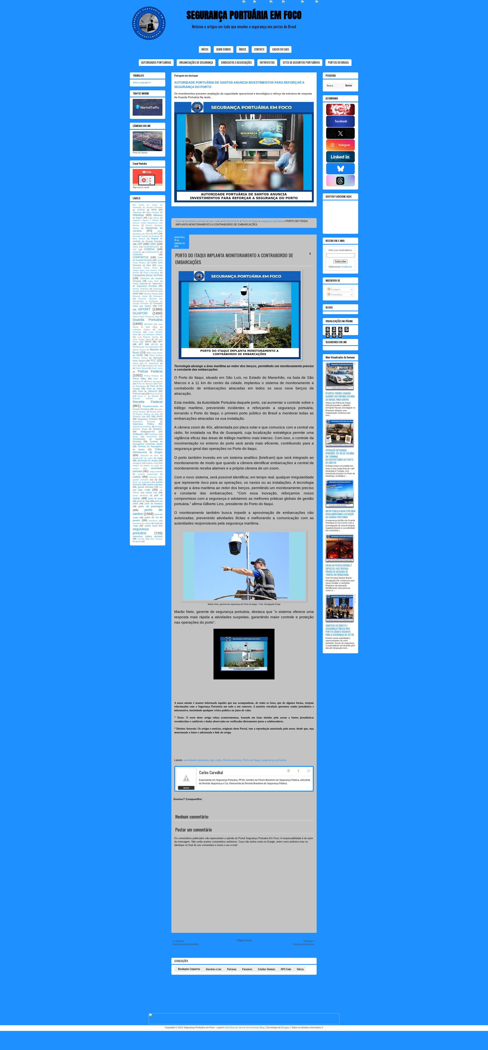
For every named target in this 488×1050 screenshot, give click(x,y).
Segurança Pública (143, 424)
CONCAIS (137, 254)
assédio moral (152, 463)
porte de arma (155, 498)
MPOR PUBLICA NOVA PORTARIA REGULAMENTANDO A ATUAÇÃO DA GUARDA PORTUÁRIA (340, 514)
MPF (160, 341)
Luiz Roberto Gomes (148, 337)
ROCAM (155, 396)
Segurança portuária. (142, 426)
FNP (160, 306)
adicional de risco (149, 455)
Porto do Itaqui (250, 221)
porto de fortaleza (153, 503)
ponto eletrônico (140, 495)
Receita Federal (147, 402)
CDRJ (153, 244)
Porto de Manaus (144, 384)
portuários (153, 521)
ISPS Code (286, 969)
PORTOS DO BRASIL (338, 62)
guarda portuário (145, 487)
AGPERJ (141, 210)
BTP (156, 233)
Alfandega (137, 212)
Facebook (299, 771)
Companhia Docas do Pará (147, 275)
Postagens (335, 289)
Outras (300, 969)
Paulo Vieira (157, 368)
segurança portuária (272, 221)
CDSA (135, 247)
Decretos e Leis (213, 969)
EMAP (135, 293)
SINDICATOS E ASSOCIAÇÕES (236, 62)
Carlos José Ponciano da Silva (147, 263)
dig (156, 479)
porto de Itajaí (143, 501)
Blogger (285, 1027)
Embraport (157, 296)
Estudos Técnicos (266, 969)
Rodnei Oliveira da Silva (147, 414)
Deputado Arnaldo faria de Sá (147, 290)
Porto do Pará (156, 394)
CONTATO (259, 49)
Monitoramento (231, 221)
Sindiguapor (138, 434)
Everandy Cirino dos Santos (147, 304)
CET (134, 249)
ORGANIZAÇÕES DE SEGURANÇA (196, 62)
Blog (289, 771)
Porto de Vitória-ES (147, 391)
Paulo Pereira (142, 368)
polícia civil (151, 492)
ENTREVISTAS (267, 62)
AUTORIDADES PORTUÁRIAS (156, 62)
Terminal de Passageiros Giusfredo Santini (147, 442)
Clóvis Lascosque (151, 273)
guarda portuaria (154, 484)
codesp (137, 476)
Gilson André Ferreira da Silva (146, 317)
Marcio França (139, 350)
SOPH (159, 416)
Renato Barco (156, 412)
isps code (214, 221)
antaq (159, 458)
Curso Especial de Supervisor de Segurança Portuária (147, 284)
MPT (141, 344)
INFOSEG (148, 324)
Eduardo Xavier (140, 296)
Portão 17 (142, 396)
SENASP (137, 417)
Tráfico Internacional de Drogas (147, 451)
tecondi (141, 539)
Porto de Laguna (154, 381)
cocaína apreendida (147, 474)
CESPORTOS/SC (151, 247)
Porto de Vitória (155, 389)
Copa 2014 (153, 281)
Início (204, 49)
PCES (135, 363)
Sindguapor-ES (148, 431)
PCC (153, 360)
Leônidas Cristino (141, 329)
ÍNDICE (242, 49)
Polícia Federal (150, 371)
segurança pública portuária (147, 536)
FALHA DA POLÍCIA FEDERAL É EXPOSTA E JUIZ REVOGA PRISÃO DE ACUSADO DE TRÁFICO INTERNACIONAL (339, 570)
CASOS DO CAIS (280, 49)
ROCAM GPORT (143, 399)
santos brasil (151, 526)
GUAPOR (140, 313)
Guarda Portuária (147, 320)
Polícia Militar (139, 378)
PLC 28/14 (137, 366)
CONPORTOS (140, 257)
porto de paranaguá (150, 506)
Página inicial (244, 940)
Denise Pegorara (140, 289)
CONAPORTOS (152, 252)
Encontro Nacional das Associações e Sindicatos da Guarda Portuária (147, 301)
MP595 (148, 341)
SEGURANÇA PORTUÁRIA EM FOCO (244, 15)
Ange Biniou (153, 218)
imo (160, 487)
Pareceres (247, 969)
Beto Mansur (139, 239)
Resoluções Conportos (189, 969)
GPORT (144, 309)
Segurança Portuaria (147, 419)
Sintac (135, 437)
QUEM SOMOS (223, 49)
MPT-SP (154, 344)
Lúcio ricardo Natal (141, 339)
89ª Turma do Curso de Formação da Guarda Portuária (147, 206)
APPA (154, 210)
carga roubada (155, 471)
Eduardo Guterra (151, 294)
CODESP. (137, 252)
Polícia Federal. (151, 376)
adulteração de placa (143, 458)
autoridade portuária (195, 221)
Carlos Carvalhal (211, 772)
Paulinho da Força (154, 366)
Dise (156, 291)
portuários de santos (142, 523)
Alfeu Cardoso (152, 212)
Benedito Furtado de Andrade (146, 236)
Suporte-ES (151, 437)
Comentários (336, 294)
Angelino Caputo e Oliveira (146, 220)
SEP (148, 416)
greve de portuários (142, 482)
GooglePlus (309, 771)
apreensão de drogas (147, 460)
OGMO (139, 355)
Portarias (231, 969)
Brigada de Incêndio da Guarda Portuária (147, 239)
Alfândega (138, 215)
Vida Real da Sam (233, 1027)
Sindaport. (157, 429)
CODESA (149, 249)
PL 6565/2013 (152, 363)
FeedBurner (346, 267)
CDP (139, 244)
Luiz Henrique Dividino (152, 334)
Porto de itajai (139, 393)
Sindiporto (153, 434)
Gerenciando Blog (255, 1027)
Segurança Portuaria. (144, 421)
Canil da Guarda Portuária (147, 258)
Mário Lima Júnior (155, 353)
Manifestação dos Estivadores (146, 347)
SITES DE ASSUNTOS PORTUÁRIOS (301, 62)
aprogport (137, 463)
